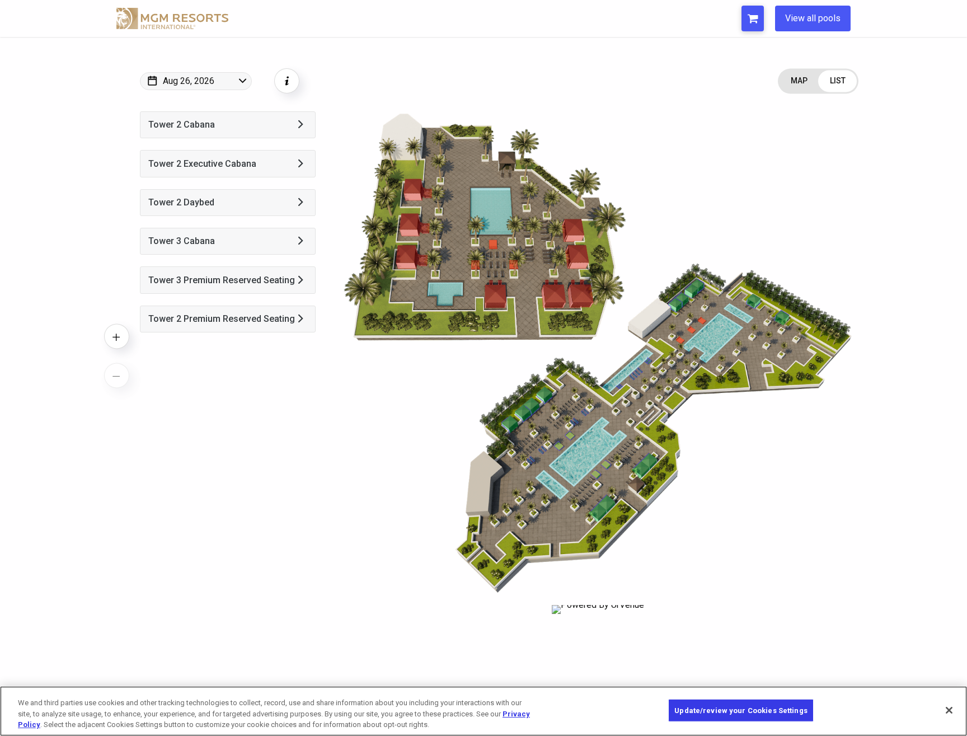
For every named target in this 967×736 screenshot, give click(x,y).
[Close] (949, 710)
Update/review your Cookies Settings (741, 710)
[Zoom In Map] (116, 336)
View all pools (813, 18)
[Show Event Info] (286, 80)
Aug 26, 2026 (188, 81)
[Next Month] (283, 95)
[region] (483, 711)
